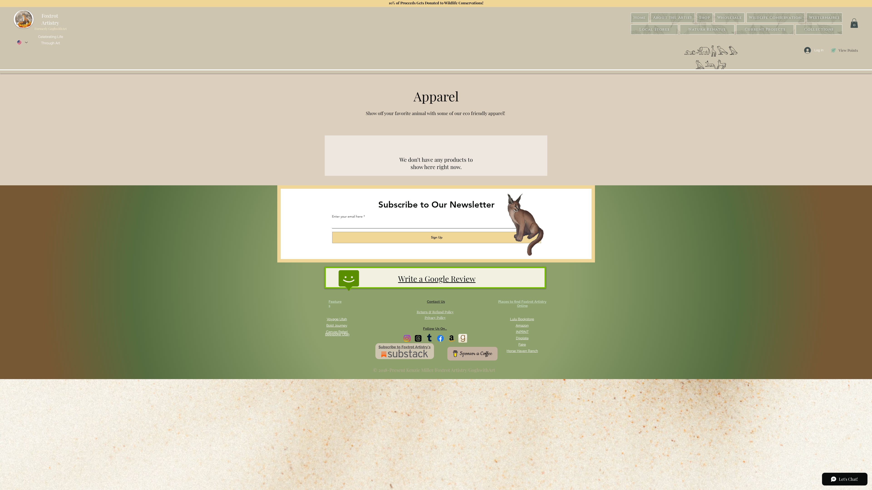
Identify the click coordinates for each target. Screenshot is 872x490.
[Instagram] (407, 338)
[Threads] (418, 338)
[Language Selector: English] (22, 42)
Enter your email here (347, 216)
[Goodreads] (462, 338)
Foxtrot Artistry (50, 19)
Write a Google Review (437, 278)
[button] (854, 23)
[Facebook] (440, 338)
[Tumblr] (429, 338)
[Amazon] (451, 338)
